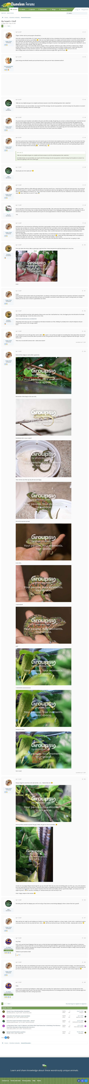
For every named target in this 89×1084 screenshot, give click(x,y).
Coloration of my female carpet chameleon (18, 1016)
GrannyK (8, 1033)
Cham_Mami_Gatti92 (11, 1028)
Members (64, 9)
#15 (85, 779)
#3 (85, 99)
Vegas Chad (5, 23)
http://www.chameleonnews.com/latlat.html (26, 318)
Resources (43, 9)
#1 (85, 32)
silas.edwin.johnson (11, 1012)
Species (32, 9)
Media (23, 9)
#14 (85, 351)
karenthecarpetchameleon (12, 1022)
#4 (85, 117)
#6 (85, 167)
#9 (85, 223)
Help (33, 1080)
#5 (85, 137)
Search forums (10, 13)
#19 (85, 962)
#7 (85, 185)
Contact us (5, 1080)
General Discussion (27, 1012)
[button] (8, 9)
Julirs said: (19, 152)
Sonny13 (81, 1012)
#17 (85, 917)
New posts (3, 13)
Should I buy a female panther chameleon (18, 1011)
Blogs (54, 9)
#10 (85, 245)
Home (5, 9)
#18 (85, 938)
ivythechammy (10, 1017)
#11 (85, 290)
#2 (85, 57)
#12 (85, 311)
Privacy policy (26, 1080)
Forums (14, 9)
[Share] (83, 32)
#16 (85, 900)
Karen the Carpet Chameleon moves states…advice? (21, 1021)
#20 (85, 982)
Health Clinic (20, 1033)
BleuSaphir (81, 1033)
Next (9, 26)
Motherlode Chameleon (78, 1022)
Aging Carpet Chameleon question (16, 1032)
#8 (85, 205)
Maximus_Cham (79, 1017)
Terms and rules (15, 1080)
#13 (85, 331)
